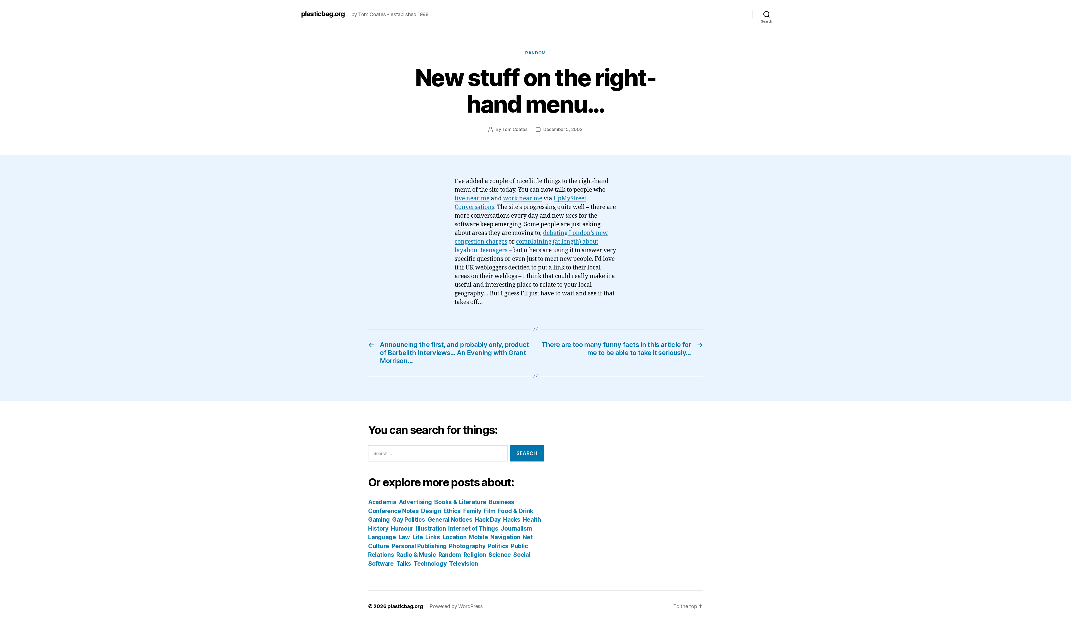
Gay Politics (408, 519)
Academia (382, 502)
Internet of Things (473, 528)
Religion (475, 554)
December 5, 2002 (563, 129)
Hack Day (488, 519)
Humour (402, 528)
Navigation (505, 537)
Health (532, 519)
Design (431, 510)
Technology (430, 563)
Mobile (478, 537)
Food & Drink (515, 510)
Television (463, 563)
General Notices (450, 519)
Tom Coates (514, 129)
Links (432, 537)
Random (535, 52)
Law (404, 537)
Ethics (452, 510)
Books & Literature (460, 502)
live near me (472, 198)
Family (472, 510)
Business (501, 502)
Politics (498, 546)
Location (455, 537)
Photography (467, 546)
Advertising (415, 502)
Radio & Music (416, 554)
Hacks (511, 519)
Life (418, 537)
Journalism (516, 528)
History (378, 528)
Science (499, 554)
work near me (522, 198)
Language (382, 537)
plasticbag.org (323, 14)
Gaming (379, 519)
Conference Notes (393, 510)
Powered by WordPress (456, 606)
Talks (403, 563)
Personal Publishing (419, 546)
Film (490, 510)
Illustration (431, 528)
